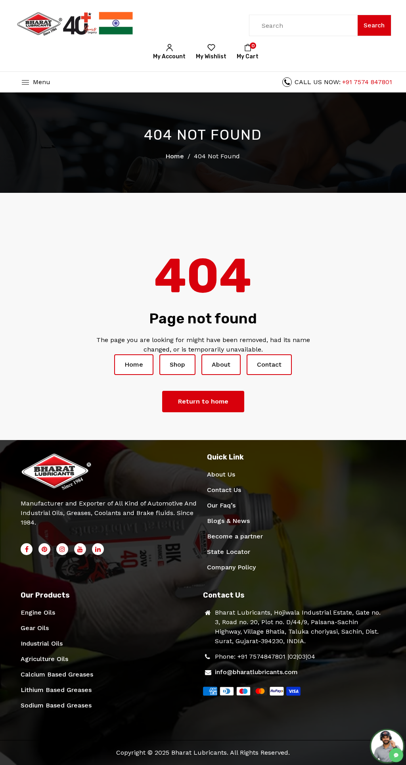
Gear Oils (35, 628)
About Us (221, 474)
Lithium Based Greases (56, 690)
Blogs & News (228, 521)
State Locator (228, 551)
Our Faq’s (221, 505)
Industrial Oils (42, 643)
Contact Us (224, 490)
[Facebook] (27, 549)
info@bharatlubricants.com (256, 672)
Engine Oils (38, 612)
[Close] (163, 700)
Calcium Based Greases (57, 674)
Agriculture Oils (44, 659)
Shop (177, 364)
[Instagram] (62, 549)
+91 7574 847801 (367, 82)
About (221, 364)
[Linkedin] (98, 549)
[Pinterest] (44, 549)
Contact (269, 364)
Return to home (203, 401)
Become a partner (235, 536)
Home (174, 156)
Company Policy (231, 567)
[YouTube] (80, 549)
